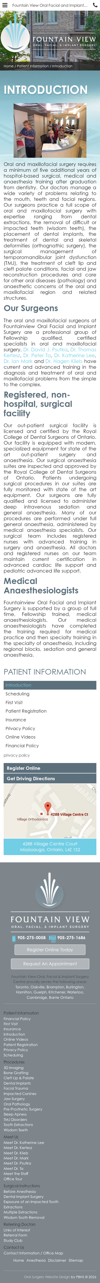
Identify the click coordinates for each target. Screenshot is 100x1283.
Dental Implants (17, 1083)
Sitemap (76, 1260)
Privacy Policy (20, 728)
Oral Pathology (17, 1104)
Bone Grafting (16, 1072)
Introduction (18, 685)
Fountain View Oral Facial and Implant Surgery (51, 5)
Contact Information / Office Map (33, 1253)
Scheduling (17, 693)
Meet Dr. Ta (13, 1168)
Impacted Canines (20, 1093)
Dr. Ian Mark (18, 361)
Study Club (13, 1240)
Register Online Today (50, 949)
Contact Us (14, 1247)
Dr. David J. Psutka (45, 350)
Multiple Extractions (20, 1212)
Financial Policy (22, 745)
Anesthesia (36, 1260)
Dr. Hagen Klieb (64, 361)
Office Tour (13, 1179)
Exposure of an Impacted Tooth (31, 1201)
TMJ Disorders (15, 1119)
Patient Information (33, 66)
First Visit (14, 702)
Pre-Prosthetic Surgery (23, 1109)
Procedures (14, 1062)
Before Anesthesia (20, 1191)
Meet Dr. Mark (16, 1158)
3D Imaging (14, 1067)
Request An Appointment (50, 963)
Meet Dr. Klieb (16, 1153)
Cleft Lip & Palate (19, 1078)
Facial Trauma (16, 1088)
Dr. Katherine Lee (74, 355)
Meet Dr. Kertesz (18, 1147)
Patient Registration (26, 711)
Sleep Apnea (15, 1114)
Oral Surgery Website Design (47, 1277)
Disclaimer (57, 1260)
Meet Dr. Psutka (17, 1163)
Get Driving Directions (31, 778)
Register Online (23, 768)
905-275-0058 (31, 937)
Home (9, 66)
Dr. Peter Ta (37, 355)
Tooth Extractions (18, 1124)
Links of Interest (17, 1230)
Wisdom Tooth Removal (24, 1217)
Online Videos (20, 737)
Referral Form (15, 1235)
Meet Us (11, 1136)
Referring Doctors (19, 1224)
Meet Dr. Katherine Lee (24, 1142)
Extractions (13, 1207)
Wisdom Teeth (16, 1130)
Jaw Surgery (14, 1098)
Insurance (16, 719)
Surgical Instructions (22, 1185)
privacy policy (17, 755)
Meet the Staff (16, 1173)
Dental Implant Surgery (23, 1196)
